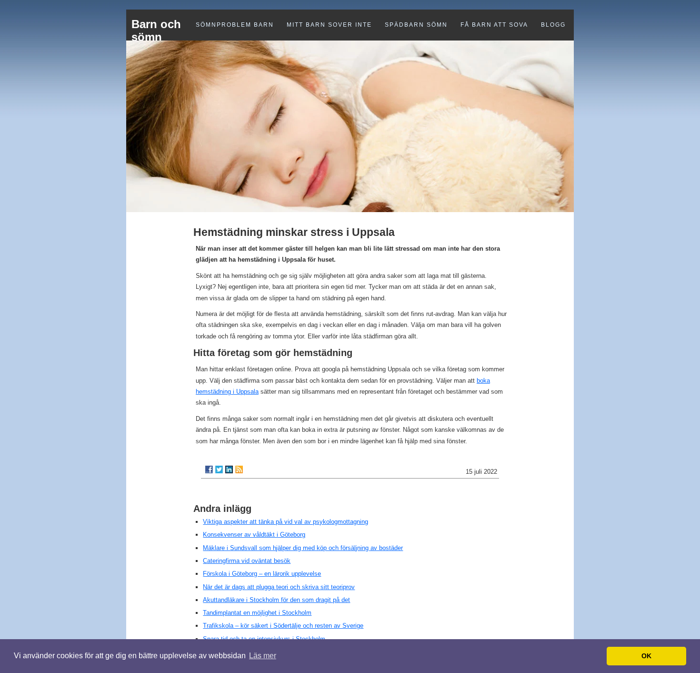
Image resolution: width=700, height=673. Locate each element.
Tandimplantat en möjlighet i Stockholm (257, 612)
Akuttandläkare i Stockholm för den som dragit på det (276, 599)
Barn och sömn (156, 30)
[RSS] (239, 469)
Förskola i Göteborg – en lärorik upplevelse (262, 573)
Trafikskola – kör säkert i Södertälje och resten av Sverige (283, 625)
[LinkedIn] (229, 469)
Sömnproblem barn (235, 24)
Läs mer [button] (262, 656)
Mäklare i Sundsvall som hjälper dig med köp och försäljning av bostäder (303, 547)
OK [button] (646, 656)
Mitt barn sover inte (329, 24)
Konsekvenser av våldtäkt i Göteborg (254, 534)
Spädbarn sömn (416, 24)
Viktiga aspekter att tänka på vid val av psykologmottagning (285, 521)
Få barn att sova (494, 24)
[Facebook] (209, 469)
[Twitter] (219, 469)
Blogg (553, 24)
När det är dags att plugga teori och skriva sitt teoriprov (279, 587)
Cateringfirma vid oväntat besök (246, 560)
